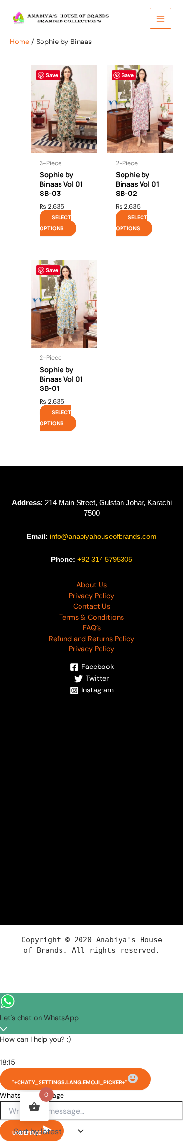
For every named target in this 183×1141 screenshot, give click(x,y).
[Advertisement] (91, 794)
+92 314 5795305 (104, 559)
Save (52, 75)
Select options (55, 223)
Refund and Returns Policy (91, 639)
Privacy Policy (91, 596)
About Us (91, 585)
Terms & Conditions (91, 617)
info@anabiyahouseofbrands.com (103, 536)
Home (19, 41)
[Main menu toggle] (160, 18)
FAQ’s (92, 628)
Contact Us (91, 606)
